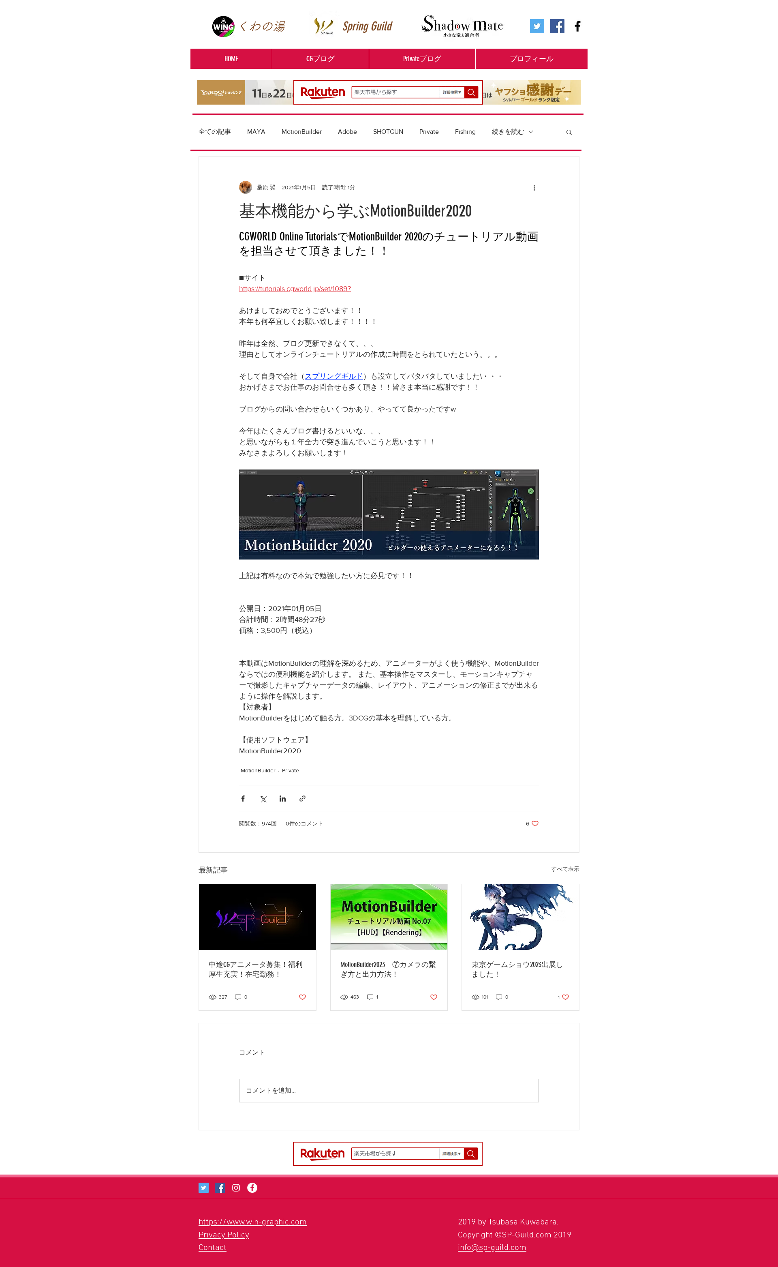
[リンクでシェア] (302, 798)
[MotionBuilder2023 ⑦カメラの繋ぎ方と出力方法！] (389, 917)
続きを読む (508, 131)
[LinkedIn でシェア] (282, 798)
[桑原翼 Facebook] (557, 26)
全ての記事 (215, 131)
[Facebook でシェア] (243, 798)
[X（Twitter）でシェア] (263, 798)
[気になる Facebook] (578, 26)
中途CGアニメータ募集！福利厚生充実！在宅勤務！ (256, 969)
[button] (320, 59)
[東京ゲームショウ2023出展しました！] (520, 917)
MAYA (256, 131)
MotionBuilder (302, 131)
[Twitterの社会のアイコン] (537, 26)
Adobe (347, 131)
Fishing (465, 131)
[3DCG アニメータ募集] (257, 917)
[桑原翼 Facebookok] (220, 1188)
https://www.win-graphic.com (253, 1222)
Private (429, 131)
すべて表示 (565, 869)
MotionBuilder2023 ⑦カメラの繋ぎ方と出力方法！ (388, 969)
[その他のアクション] (534, 187)
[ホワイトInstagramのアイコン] (236, 1188)
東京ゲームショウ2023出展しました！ (517, 969)
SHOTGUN (388, 131)
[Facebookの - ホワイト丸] (252, 1188)
